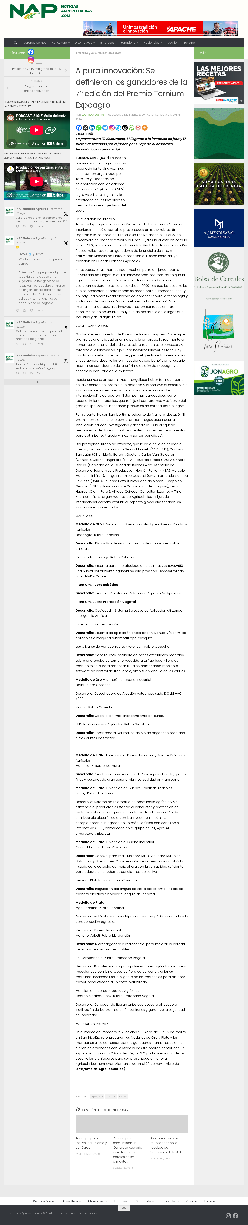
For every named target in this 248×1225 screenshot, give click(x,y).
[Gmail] (138, 128)
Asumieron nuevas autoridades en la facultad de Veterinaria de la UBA (166, 1145)
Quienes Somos (35, 42)
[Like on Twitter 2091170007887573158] (32, 344)
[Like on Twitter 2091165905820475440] (32, 373)
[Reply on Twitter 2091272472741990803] (18, 226)
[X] (85, 128)
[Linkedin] (92, 128)
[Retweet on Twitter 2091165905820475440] (25, 373)
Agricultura (59, 42)
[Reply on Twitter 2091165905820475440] (18, 373)
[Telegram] (105, 128)
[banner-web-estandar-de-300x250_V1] (219, 204)
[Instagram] (112, 128)
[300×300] (219, 158)
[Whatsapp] (99, 128)
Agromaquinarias (106, 53)
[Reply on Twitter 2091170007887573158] (18, 344)
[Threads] (125, 128)
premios (111, 1096)
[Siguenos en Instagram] (228, 1216)
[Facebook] (79, 128)
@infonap (56, 209)
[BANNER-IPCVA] (219, 103)
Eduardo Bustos (93, 115)
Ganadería (127, 42)
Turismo (189, 42)
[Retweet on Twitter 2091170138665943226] (25, 311)
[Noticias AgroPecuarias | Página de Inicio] (51, 11)
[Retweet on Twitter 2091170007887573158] (25, 344)
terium (123, 1096)
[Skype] (118, 128)
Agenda (82, 53)
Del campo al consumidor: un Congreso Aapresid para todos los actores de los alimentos (127, 1150)
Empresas (107, 42)
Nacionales (151, 42)
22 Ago (20, 213)
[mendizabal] (219, 246)
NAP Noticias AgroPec (32, 209)
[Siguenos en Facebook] (235, 1216)
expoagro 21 (97, 1096)
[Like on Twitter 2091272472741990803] (32, 226)
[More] (145, 128)
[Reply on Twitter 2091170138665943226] (18, 311)
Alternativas (83, 42)
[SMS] (131, 128)
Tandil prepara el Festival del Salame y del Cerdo (91, 1143)
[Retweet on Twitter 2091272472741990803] (25, 226)
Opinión (173, 42)
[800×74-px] (160, 28)
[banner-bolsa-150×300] (219, 299)
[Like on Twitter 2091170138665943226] (32, 311)
